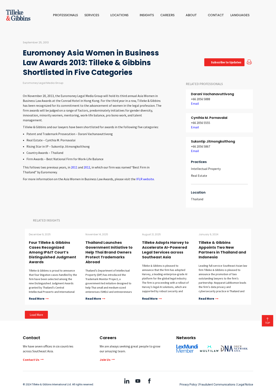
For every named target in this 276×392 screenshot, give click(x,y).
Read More (36, 298)
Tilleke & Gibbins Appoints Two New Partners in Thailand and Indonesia (222, 250)
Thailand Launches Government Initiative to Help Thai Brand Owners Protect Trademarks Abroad (109, 252)
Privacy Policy (188, 384)
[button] (94, 15)
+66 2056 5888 (200, 99)
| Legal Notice (244, 384)
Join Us (105, 360)
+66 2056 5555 (200, 123)
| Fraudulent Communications (216, 384)
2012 (87, 167)
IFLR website (145, 179)
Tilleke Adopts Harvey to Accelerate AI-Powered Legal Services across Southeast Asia (165, 250)
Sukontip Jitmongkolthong (213, 141)
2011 (74, 167)
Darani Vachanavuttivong (212, 94)
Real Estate (199, 176)
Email (195, 103)
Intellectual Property (206, 169)
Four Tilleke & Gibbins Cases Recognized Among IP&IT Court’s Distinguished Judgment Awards (52, 252)
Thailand (197, 199)
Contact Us (31, 360)
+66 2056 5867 (200, 146)
